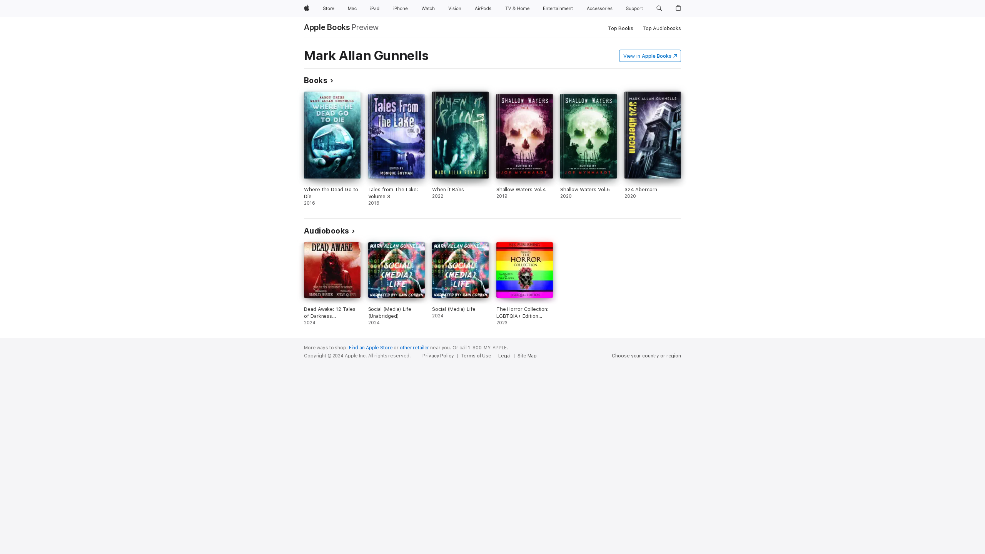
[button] (659, 8)
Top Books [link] (620, 28)
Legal (504, 356)
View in (647, 56)
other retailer (414, 347)
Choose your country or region (646, 356)
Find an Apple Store (371, 347)
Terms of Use (476, 356)
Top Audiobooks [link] (662, 28)
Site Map (527, 356)
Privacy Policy (438, 356)
